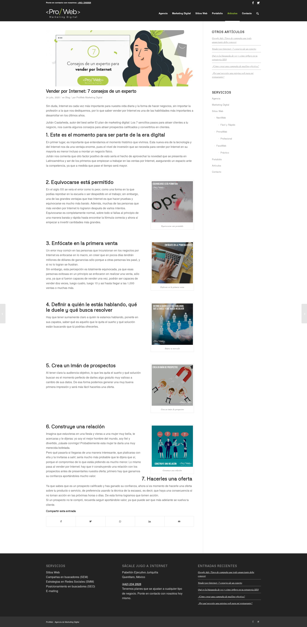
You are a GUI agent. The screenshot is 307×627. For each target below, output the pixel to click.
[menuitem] (163, 13)
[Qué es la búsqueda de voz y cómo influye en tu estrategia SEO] (3, 313)
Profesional (226, 138)
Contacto (216, 171)
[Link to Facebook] (252, 2)
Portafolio (217, 159)
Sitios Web (217, 111)
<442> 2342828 (84, 2)
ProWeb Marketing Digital (89, 97)
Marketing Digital (220, 104)
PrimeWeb (221, 131)
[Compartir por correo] (179, 521)
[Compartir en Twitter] (90, 521)
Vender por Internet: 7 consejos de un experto (234, 48)
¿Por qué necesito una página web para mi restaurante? (225, 603)
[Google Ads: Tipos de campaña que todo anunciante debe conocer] (304, 313)
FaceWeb (221, 145)
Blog (67, 97)
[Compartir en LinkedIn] (149, 521)
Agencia (216, 98)
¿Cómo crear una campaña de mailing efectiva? (235, 66)
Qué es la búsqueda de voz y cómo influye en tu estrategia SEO (228, 589)
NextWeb (221, 117)
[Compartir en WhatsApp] (120, 521)
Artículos (216, 165)
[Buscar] (257, 13)
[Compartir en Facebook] (61, 521)
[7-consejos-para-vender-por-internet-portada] (120, 58)
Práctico (224, 152)
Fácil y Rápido (227, 124)
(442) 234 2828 (131, 584)
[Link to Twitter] (258, 2)
